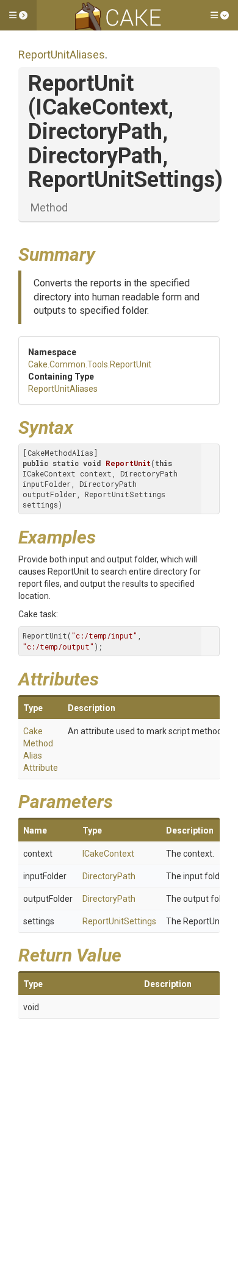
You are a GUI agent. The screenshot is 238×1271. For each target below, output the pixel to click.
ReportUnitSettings (119, 921)
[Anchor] (104, 253)
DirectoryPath (108, 876)
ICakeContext (108, 854)
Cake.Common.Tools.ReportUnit (89, 364)
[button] (18, 15)
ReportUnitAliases (61, 54)
